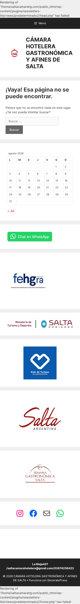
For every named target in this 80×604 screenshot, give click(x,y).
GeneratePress (57, 580)
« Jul (10, 211)
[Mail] (46, 513)
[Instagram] (19, 513)
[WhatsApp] (60, 513)
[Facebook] (33, 513)
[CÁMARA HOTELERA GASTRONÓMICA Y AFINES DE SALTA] (14, 52)
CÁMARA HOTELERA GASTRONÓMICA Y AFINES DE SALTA (49, 53)
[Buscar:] (32, 121)
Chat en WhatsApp (33, 236)
